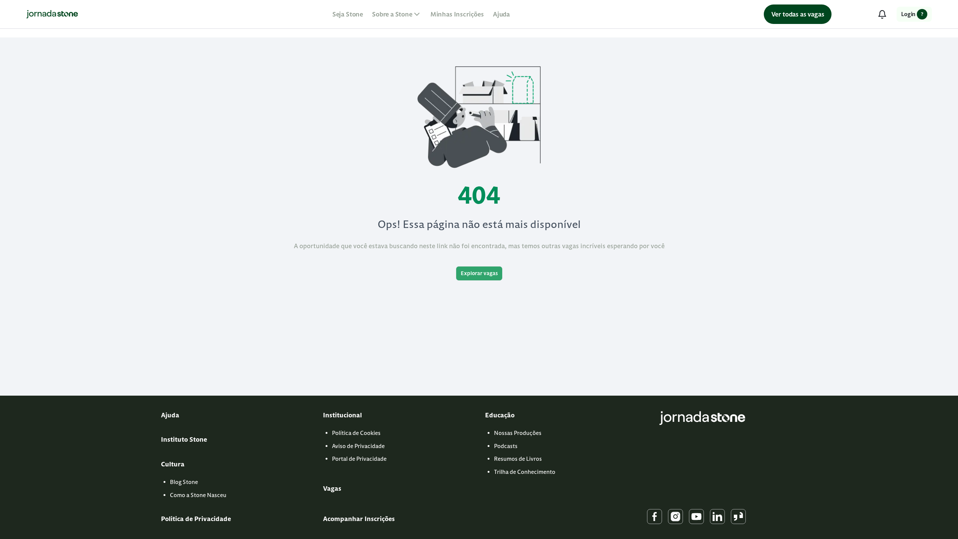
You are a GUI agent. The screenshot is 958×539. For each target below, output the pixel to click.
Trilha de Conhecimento (524, 471)
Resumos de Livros (518, 458)
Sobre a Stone (392, 14)
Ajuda (501, 14)
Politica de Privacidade (196, 519)
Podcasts (506, 446)
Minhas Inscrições (457, 14)
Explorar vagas (479, 273)
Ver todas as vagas (797, 14)
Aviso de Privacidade (358, 446)
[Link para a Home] (52, 14)
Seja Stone (347, 14)
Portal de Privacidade (359, 458)
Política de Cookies (356, 432)
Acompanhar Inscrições (359, 519)
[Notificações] (882, 14)
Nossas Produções (517, 432)
